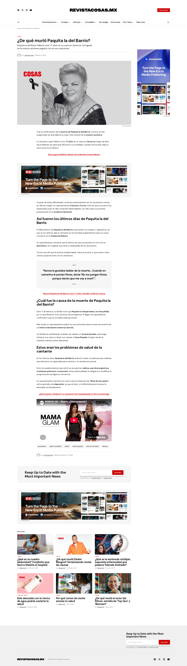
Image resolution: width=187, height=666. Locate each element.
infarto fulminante (55, 446)
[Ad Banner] (74, 179)
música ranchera (78, 446)
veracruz (105, 446)
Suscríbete (163, 10)
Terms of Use (108, 478)
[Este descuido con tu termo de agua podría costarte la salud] (35, 583)
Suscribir (117, 473)
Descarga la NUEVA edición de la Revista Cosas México (74, 154)
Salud (19, 36)
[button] (18, 22)
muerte (67, 446)
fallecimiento (42, 446)
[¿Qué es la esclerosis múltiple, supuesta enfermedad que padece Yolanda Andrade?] (113, 544)
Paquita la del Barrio (92, 446)
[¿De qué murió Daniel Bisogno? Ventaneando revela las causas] (74, 544)
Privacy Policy (96, 478)
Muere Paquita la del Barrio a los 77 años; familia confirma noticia (74, 293)
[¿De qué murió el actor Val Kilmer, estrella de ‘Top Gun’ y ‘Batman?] (113, 583)
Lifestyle (20, 595)
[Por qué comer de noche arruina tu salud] (74, 583)
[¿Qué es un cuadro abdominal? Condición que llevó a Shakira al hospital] (35, 544)
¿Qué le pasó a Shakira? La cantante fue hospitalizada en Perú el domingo (74, 394)
